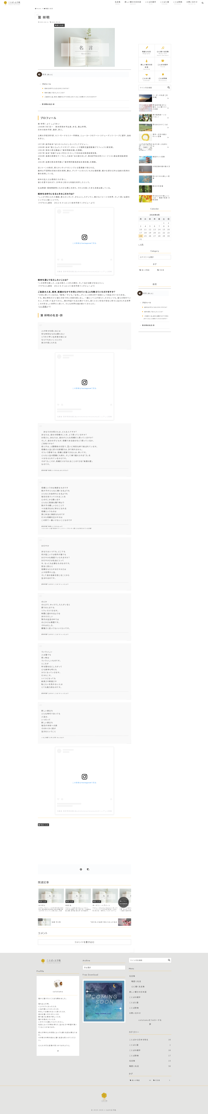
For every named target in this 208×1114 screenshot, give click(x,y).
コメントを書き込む (84, 942)
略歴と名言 (44, 825)
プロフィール (46, 84)
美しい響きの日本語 (138, 992)
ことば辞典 (134, 1007)
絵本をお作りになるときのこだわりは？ (57, 88)
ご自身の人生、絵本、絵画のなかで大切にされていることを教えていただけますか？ (71, 97)
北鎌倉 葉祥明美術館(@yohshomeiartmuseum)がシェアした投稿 (84, 271)
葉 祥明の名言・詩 (48, 104)
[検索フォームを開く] (202, 3)
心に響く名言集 (138, 986)
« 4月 (141, 244)
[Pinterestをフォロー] (58, 1051)
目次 (44, 74)
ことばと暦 (134, 1002)
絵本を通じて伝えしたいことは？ (55, 93)
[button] (88, 869)
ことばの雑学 (135, 997)
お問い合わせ (135, 1013)
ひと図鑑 (43, 306)
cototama (58, 991)
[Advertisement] (84, 844)
